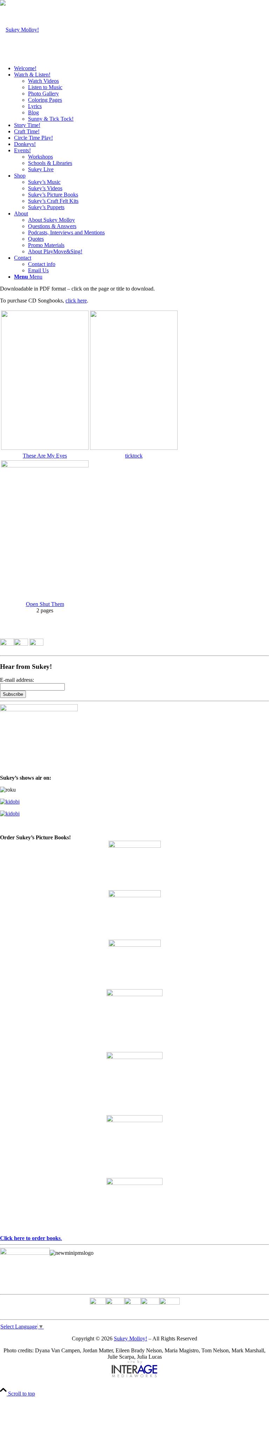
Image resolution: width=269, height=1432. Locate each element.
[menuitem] (141, 68)
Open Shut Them (45, 604)
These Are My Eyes (45, 456)
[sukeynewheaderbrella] (19, 30)
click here (76, 301)
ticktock (134, 456)
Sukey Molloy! (130, 1338)
